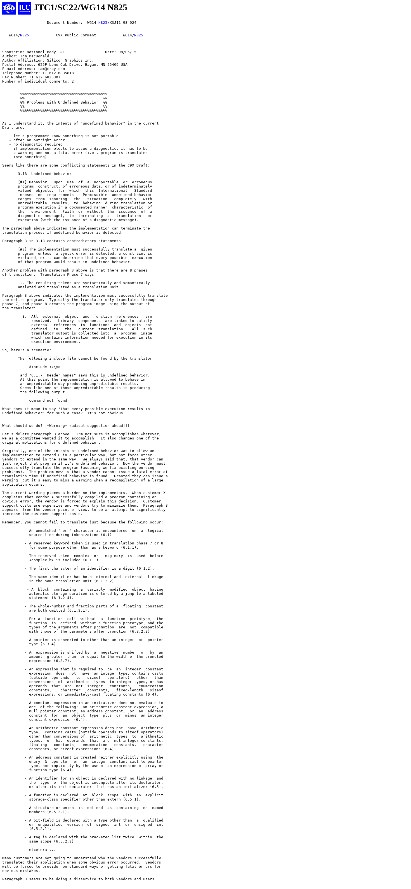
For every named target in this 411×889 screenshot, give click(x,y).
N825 (102, 22)
